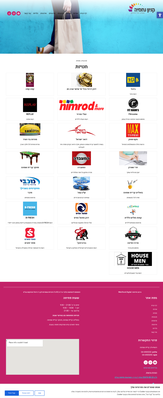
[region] (81, 391)
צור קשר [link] (154, 332)
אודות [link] (155, 309)
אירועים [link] (154, 324)
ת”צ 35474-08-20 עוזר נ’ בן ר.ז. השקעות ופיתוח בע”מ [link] (136, 377)
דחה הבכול (26, 393)
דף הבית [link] (84, 61)
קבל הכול (11, 393)
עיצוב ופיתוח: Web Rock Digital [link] (129, 292)
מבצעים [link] (154, 317)
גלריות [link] (155, 328)
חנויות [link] (155, 313)
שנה (39, 393)
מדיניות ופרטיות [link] (150, 367)
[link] (160, 15)
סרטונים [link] (154, 320)
